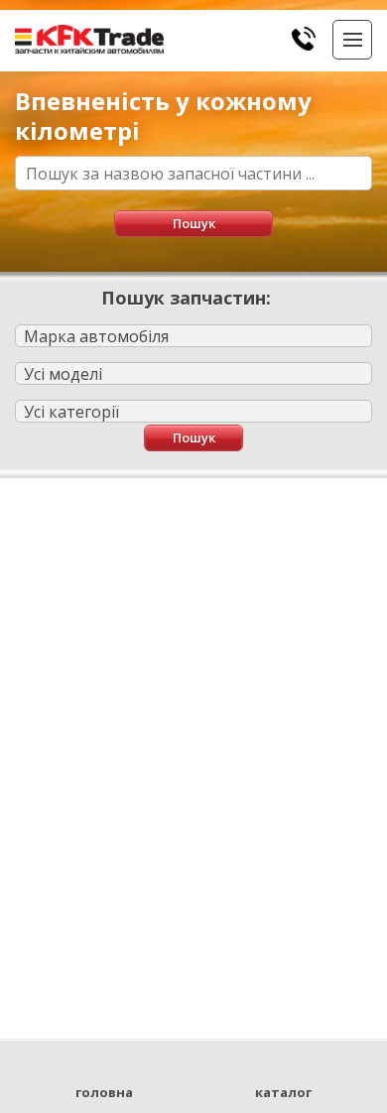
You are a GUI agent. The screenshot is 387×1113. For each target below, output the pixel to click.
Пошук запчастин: (186, 297)
